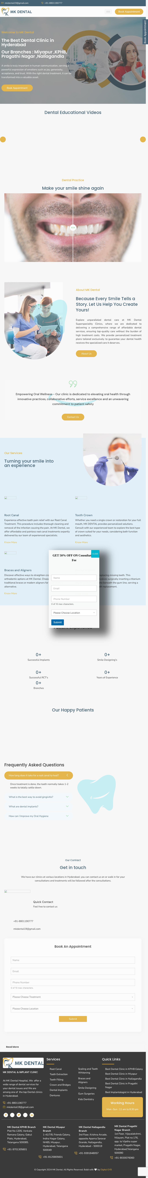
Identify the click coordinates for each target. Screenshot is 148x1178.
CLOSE (95, 554)
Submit (57, 622)
